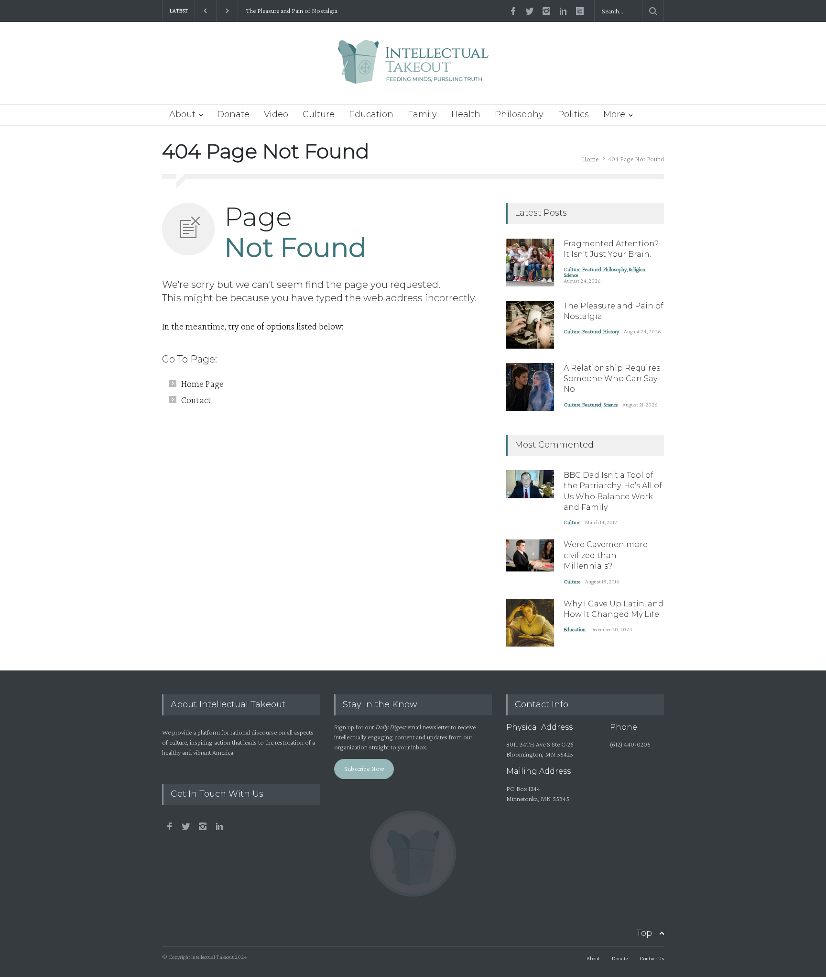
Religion (637, 269)
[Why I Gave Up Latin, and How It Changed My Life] (530, 623)
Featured (591, 269)
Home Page (202, 383)
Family (422, 114)
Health (465, 114)
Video (276, 114)
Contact (196, 400)
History (611, 331)
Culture (319, 114)
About (182, 114)
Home (590, 159)
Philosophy (519, 114)
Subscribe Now (364, 768)
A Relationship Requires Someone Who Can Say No (612, 378)
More (614, 114)
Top (644, 933)
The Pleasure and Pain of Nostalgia (291, 10)
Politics (573, 114)
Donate (233, 114)
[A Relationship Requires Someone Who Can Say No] (530, 387)
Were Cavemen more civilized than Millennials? (606, 555)
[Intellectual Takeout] (413, 68)
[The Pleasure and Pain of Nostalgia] (530, 325)
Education (371, 114)
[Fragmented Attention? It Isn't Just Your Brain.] (530, 262)
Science (571, 275)
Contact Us (652, 958)
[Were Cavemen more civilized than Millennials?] (530, 555)
